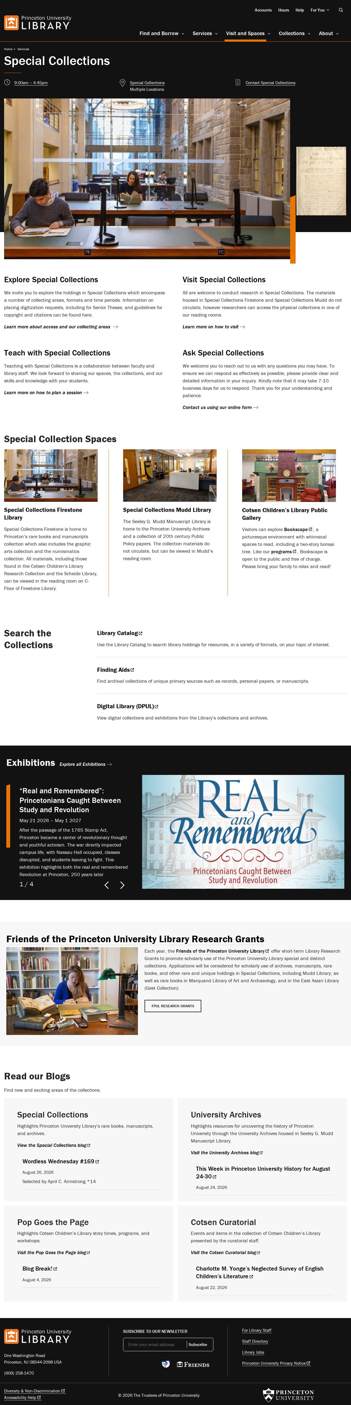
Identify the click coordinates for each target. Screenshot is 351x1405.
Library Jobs (253, 1352)
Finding (113, 669)
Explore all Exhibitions (82, 764)
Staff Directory (255, 1341)
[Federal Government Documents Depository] (166, 1366)
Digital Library (125, 706)
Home (8, 49)
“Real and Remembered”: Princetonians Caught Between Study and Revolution (70, 800)
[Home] (37, 23)
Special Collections (147, 82)
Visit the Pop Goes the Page (51, 1252)
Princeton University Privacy (274, 1363)
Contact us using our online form (217, 407)
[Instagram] (152, 1366)
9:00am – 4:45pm (31, 82)
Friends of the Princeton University (220, 951)
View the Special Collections (51, 1145)
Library (117, 633)
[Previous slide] (105, 885)
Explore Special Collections (51, 279)
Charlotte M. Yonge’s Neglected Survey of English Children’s (260, 1272)
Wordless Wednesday (58, 1161)
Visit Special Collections (224, 279)
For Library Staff (256, 1330)
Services (202, 33)
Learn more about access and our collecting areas (58, 326)
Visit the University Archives (225, 1152)
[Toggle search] (341, 9)
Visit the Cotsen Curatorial (223, 1252)
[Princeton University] (288, 1395)
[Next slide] (123, 885)
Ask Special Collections (223, 353)
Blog (37, 1268)
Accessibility (20, 1397)
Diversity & (32, 1390)
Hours (283, 10)
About (326, 33)
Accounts (263, 10)
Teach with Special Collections (57, 353)
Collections (292, 33)
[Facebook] (139, 1366)
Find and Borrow (159, 33)
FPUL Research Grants (173, 1005)
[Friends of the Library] (193, 1366)
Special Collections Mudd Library (167, 510)
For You (318, 10)
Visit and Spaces (246, 32)
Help (300, 10)
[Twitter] (126, 1366)
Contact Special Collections (270, 82)
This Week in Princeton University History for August (263, 1172)
